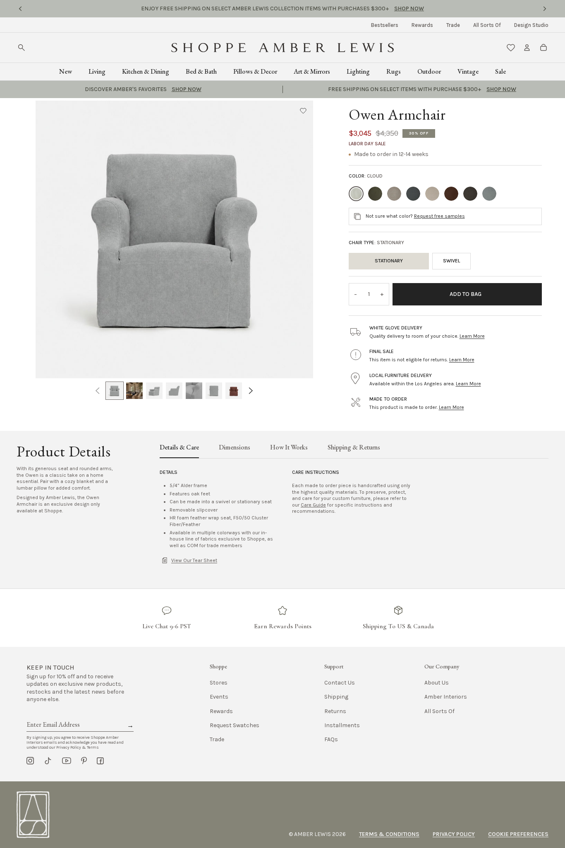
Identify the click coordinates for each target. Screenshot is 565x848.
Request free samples (439, 216)
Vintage (468, 71)
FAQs (331, 739)
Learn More (472, 336)
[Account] (527, 48)
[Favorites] (510, 47)
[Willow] (489, 193)
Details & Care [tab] (179, 448)
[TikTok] (48, 761)
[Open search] (21, 48)
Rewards (422, 25)
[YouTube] (66, 761)
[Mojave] (432, 193)
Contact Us (339, 682)
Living (97, 71)
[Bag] (543, 48)
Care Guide (313, 505)
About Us (436, 682)
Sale (500, 71)
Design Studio (531, 25)
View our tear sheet (194, 560)
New (65, 71)
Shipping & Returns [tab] (354, 448)
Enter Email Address (52, 715)
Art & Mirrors (312, 71)
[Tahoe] (470, 193)
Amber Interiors (445, 696)
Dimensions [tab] (234, 448)
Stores (218, 682)
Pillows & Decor (255, 71)
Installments (342, 725)
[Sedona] (451, 193)
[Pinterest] (84, 761)
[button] (303, 110)
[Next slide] (544, 9)
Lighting (358, 71)
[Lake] (413, 193)
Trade (453, 25)
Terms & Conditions (389, 834)
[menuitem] (384, 25)
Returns (335, 711)
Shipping (336, 696)
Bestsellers (384, 25)
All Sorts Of (487, 25)
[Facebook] (100, 761)
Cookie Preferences (518, 834)
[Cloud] (356, 193)
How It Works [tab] (289, 448)
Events (219, 696)
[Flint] (394, 193)
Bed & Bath (201, 71)
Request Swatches (234, 725)
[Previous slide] (20, 9)
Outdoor (429, 71)
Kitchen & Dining (145, 71)
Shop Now (342, 8)
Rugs (393, 71)
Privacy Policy (454, 834)
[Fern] (375, 193)
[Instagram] (30, 761)
